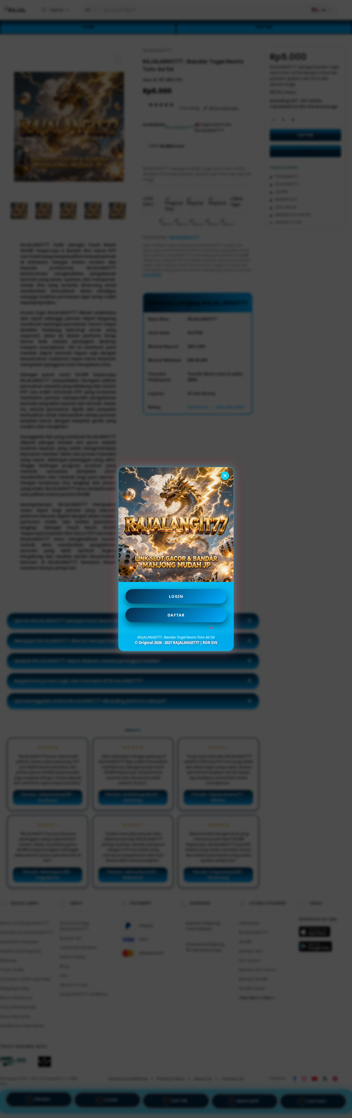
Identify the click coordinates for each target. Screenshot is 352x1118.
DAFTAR (176, 615)
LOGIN (176, 596)
